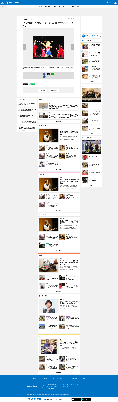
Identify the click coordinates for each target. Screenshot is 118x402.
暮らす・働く (62, 6)
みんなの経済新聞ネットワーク (34, 399)
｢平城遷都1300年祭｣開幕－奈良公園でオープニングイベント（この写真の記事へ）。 (40, 67)
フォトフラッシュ (27, 19)
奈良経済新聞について (52, 384)
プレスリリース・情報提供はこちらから (70, 384)
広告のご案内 (51, 388)
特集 (78, 6)
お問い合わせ (65, 386)
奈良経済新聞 (12, 2)
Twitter (111, 2)
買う (55, 6)
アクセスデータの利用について (54, 386)
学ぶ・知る (71, 6)
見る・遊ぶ (47, 6)
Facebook (108, 2)
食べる (40, 6)
